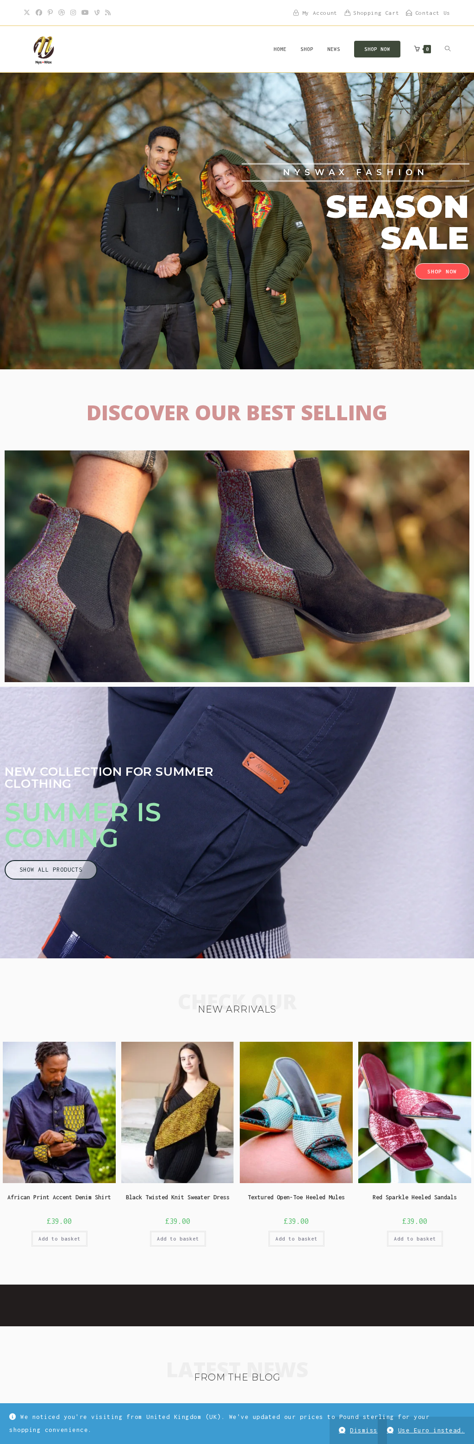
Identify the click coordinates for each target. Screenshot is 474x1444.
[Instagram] (73, 13)
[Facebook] (39, 13)
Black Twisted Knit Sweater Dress (178, 1197)
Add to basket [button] (59, 1238)
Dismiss (364, 1430)
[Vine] (97, 13)
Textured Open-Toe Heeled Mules (296, 1197)
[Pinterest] (50, 13)
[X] (28, 13)
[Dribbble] (62, 13)
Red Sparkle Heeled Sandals (415, 1197)
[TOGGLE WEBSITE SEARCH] (447, 49)
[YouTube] (85, 13)
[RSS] (107, 13)
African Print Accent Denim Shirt (59, 1197)
